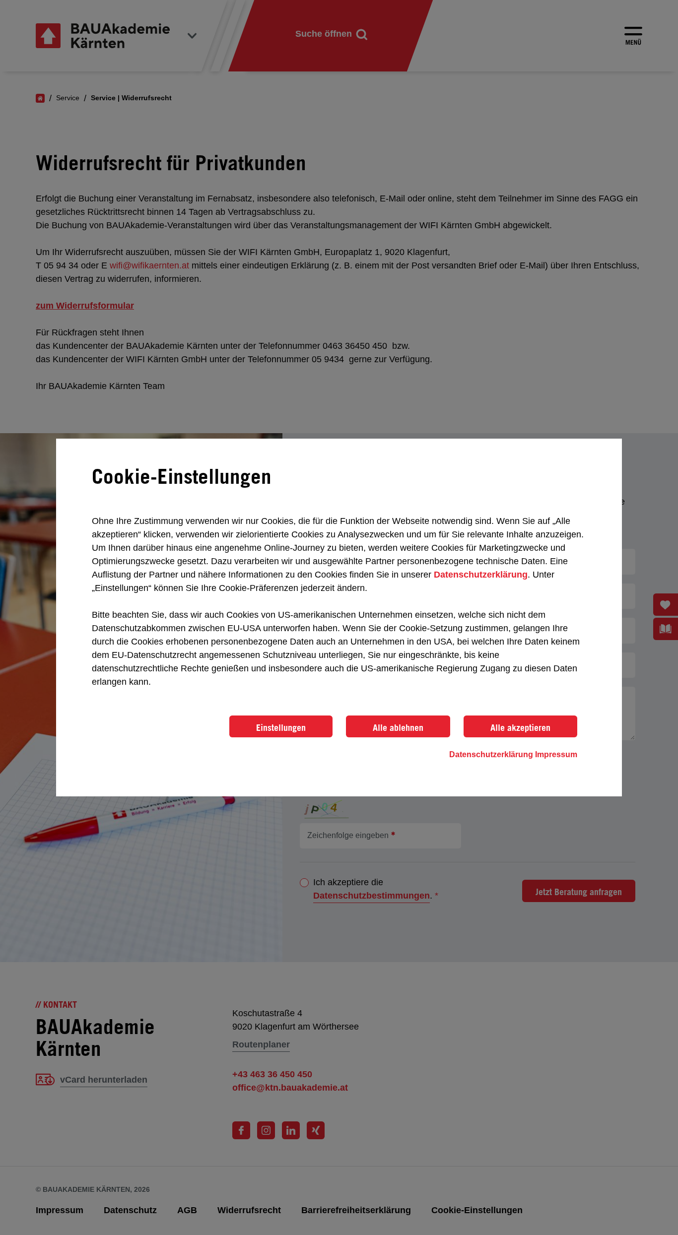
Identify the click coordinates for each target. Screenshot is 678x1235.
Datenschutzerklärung (481, 575)
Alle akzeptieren (520, 727)
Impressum (556, 754)
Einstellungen (281, 727)
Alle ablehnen (398, 727)
